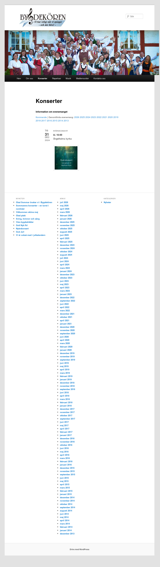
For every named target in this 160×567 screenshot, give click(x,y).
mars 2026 (65, 212)
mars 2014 (65, 523)
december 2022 (67, 297)
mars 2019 (65, 372)
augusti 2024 (66, 254)
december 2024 (67, 244)
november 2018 (67, 385)
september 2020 (67, 333)
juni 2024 (64, 261)
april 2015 (64, 484)
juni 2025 (64, 235)
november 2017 (67, 412)
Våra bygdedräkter (25, 221)
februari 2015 (66, 490)
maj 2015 (64, 481)
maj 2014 (64, 517)
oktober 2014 (66, 504)
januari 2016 (66, 464)
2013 (66, 120)
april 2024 (64, 264)
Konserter (42, 78)
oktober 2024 (66, 251)
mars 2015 (65, 487)
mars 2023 (65, 290)
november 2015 (67, 471)
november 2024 (67, 248)
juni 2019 (64, 362)
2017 (43, 120)
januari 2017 (66, 435)
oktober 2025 (66, 228)
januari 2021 (66, 323)
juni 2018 (64, 392)
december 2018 (67, 382)
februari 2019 (66, 376)
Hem (19, 78)
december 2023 (67, 274)
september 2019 (67, 359)
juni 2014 (64, 513)
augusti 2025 (66, 231)
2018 (38, 120)
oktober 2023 (66, 277)
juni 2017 (64, 421)
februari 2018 (66, 402)
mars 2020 (65, 343)
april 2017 (64, 428)
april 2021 (64, 320)
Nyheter (107, 202)
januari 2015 (66, 494)
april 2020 (64, 339)
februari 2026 (66, 215)
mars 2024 (65, 267)
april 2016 (64, 454)
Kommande (41, 117)
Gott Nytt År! (22, 225)
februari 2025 (66, 241)
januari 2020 (66, 349)
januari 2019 (66, 379)
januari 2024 (66, 271)
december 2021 (67, 313)
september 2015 (67, 474)
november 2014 (67, 500)
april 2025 (64, 238)
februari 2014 (66, 526)
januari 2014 (66, 530)
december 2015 (67, 467)
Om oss (29, 78)
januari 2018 (66, 405)
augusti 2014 (66, 510)
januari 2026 (66, 218)
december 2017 (67, 408)
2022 (99, 117)
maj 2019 (64, 366)
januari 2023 (66, 294)
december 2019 (67, 353)
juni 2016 (64, 448)
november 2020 (67, 330)
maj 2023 (64, 284)
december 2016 (67, 438)
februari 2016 (66, 461)
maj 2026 (64, 205)
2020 (110, 117)
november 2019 (67, 356)
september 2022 (67, 300)
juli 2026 (64, 202)
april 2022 (64, 307)
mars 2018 (65, 399)
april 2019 (64, 369)
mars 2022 (65, 310)
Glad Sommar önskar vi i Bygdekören (34, 202)
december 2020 (67, 326)
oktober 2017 (66, 415)
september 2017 (67, 418)
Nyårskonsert (22, 228)
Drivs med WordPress (79, 549)
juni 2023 (64, 280)
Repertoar (56, 78)
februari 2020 (66, 346)
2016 (49, 120)
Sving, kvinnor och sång (28, 218)
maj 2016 (64, 451)
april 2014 (64, 520)
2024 (87, 117)
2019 (115, 117)
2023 (93, 117)
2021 (104, 117)
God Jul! (20, 231)
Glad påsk (21, 215)
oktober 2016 (66, 444)
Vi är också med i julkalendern (30, 235)
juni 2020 (64, 336)
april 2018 (64, 395)
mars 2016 (65, 458)
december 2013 (67, 533)
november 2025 (67, 225)
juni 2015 (64, 477)
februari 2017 (66, 431)
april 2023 (64, 287)
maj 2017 (64, 425)
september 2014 (67, 507)
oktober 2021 (66, 316)
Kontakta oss (99, 78)
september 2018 (67, 389)
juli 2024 (64, 257)
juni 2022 (64, 303)
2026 (76, 117)
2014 (60, 120)
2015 (55, 120)
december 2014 (67, 497)
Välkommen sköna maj (27, 212)
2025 (82, 117)
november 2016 (67, 441)
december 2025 (67, 221)
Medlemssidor (82, 78)
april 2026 (64, 208)
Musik (68, 78)
